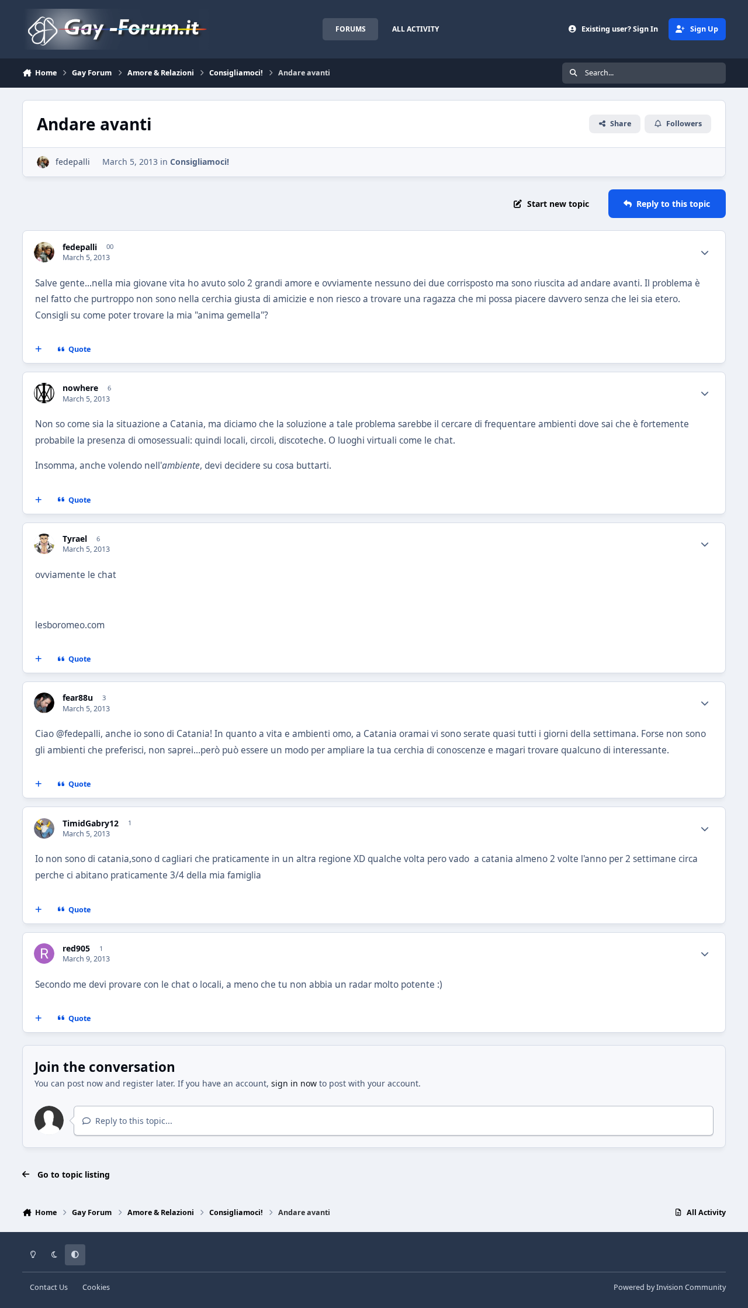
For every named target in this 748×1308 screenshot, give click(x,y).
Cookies (96, 1287)
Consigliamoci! (199, 161)
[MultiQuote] (38, 349)
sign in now (294, 1083)
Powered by (670, 1287)
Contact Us (49, 1287)
